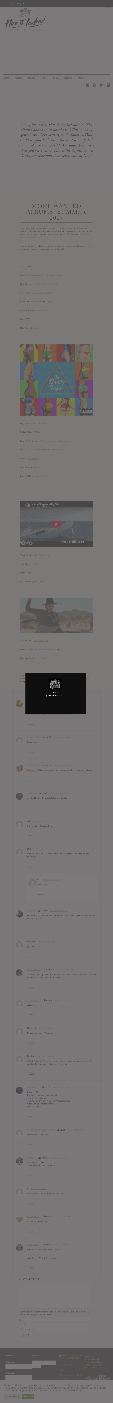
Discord (60, 695)
